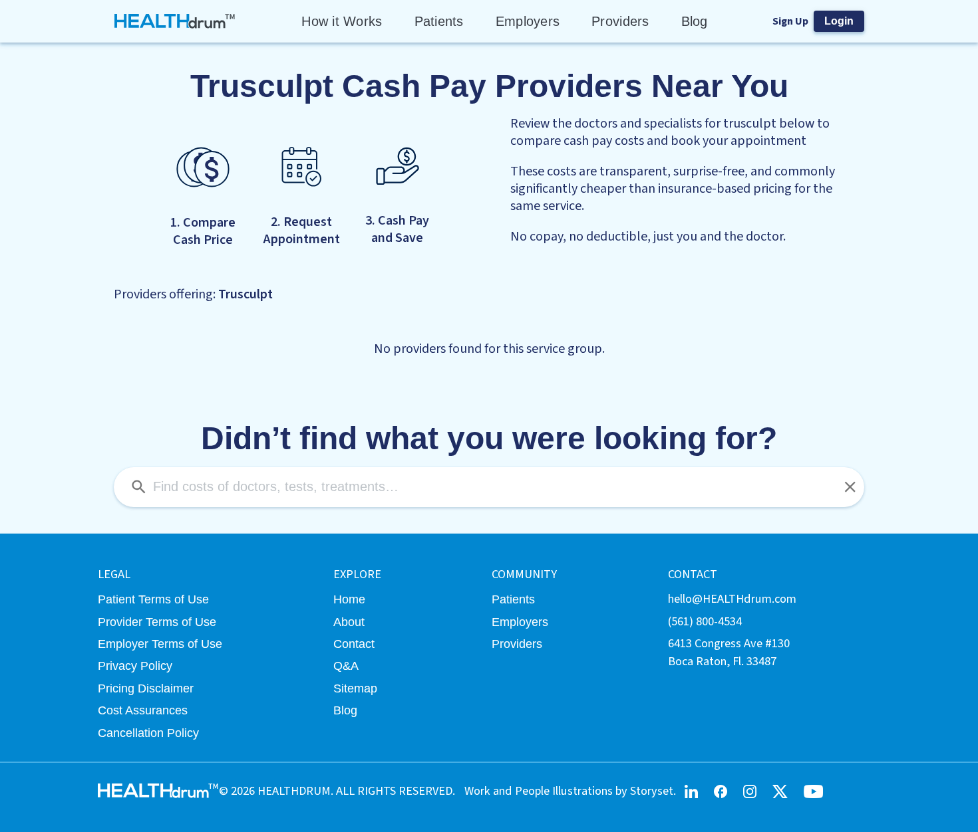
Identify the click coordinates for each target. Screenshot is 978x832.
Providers (620, 21)
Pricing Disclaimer (146, 688)
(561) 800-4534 (705, 621)
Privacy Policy (135, 666)
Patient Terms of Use (153, 599)
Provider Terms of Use (157, 622)
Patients (439, 21)
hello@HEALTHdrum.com (732, 598)
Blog (694, 21)
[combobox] (489, 487)
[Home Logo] (175, 21)
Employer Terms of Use (160, 644)
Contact (354, 644)
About (349, 622)
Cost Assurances (143, 710)
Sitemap (355, 688)
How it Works (341, 21)
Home (349, 599)
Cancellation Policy (148, 733)
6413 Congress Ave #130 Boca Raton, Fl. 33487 (729, 652)
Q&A (346, 666)
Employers (528, 21)
